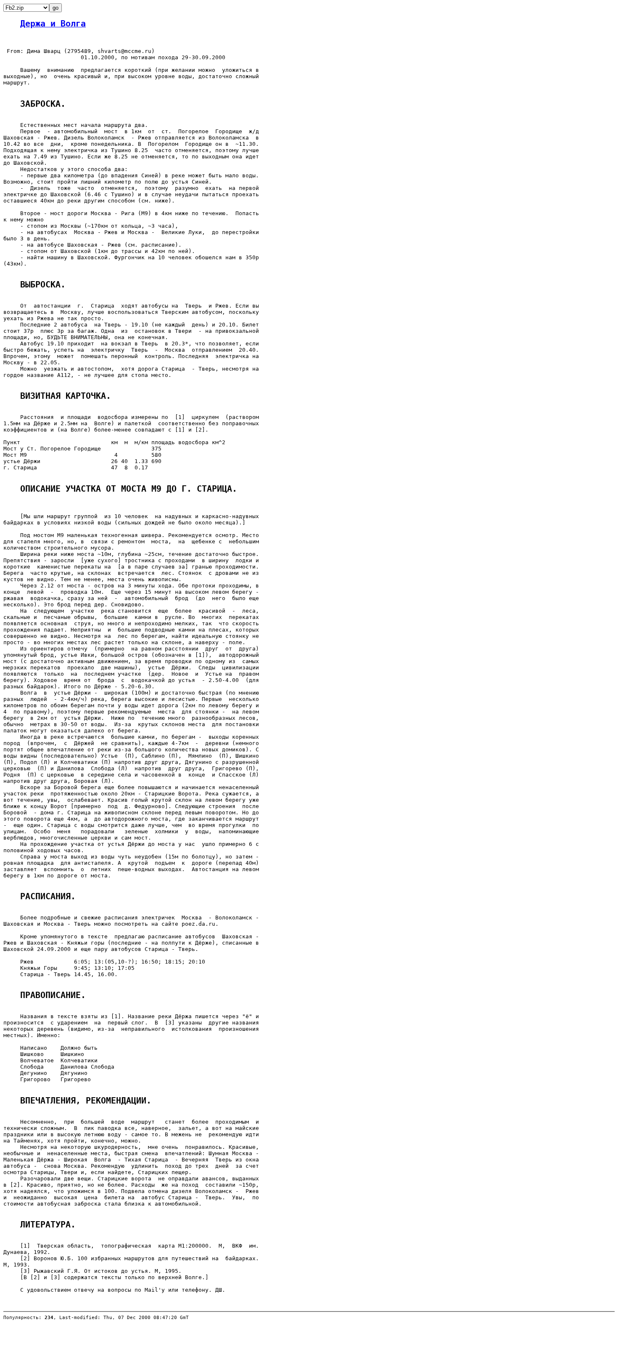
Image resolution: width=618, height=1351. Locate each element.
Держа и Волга (53, 24)
